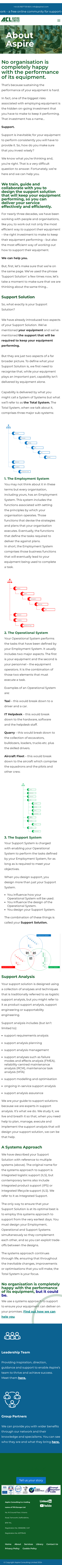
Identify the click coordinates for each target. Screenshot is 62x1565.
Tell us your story (31, 1480)
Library (39, 1544)
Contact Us (52, 1544)
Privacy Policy (12, 1548)
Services (28, 1544)
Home (8, 1544)
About (18, 1544)
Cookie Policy (30, 1548)
